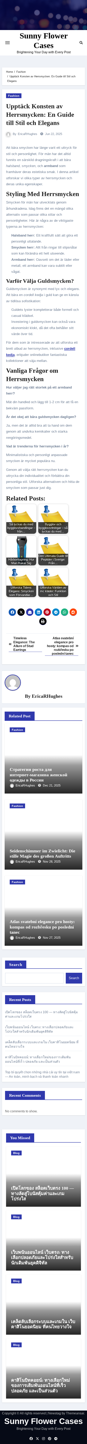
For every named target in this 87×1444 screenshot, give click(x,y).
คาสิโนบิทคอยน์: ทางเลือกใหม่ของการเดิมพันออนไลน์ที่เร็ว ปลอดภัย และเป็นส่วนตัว (40, 1385)
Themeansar (75, 1413)
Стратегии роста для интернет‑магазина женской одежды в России (38, 774)
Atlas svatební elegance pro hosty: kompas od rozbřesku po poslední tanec (42, 927)
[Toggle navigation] (7, 42)
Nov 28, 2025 (51, 861)
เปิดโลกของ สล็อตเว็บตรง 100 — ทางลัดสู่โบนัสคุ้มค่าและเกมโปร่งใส (42, 1193)
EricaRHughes (27, 134)
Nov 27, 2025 (51, 937)
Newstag (54, 1413)
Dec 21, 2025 (51, 785)
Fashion (13, 95)
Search (15, 964)
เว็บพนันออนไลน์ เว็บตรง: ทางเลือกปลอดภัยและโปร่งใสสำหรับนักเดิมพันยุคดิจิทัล (42, 1257)
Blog (16, 1153)
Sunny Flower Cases (43, 1421)
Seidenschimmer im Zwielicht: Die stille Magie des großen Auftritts (42, 853)
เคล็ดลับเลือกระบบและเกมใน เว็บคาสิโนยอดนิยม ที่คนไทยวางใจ (43, 1324)
